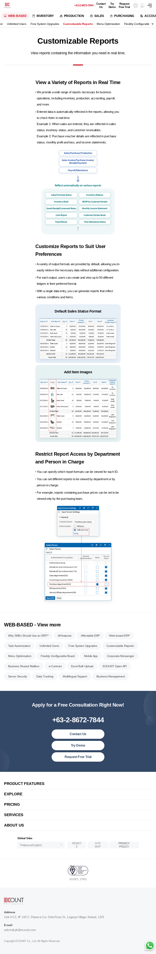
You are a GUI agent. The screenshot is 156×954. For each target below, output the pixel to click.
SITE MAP (98, 845)
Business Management (110, 676)
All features (65, 635)
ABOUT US (14, 825)
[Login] (142, 5)
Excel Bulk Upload (82, 666)
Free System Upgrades (44, 23)
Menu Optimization (108, 23)
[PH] (7, 5)
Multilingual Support (75, 676)
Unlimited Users (16, 23)
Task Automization (19, 645)
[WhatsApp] (150, 946)
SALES (99, 16)
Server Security (17, 676)
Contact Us (100, 5)
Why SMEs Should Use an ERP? (28, 635)
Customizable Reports (78, 23)
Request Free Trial (124, 5)
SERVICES (13, 815)
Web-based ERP (119, 635)
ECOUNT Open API (115, 666)
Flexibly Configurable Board (58, 656)
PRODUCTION (74, 16)
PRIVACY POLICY (124, 845)
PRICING (12, 804)
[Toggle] (152, 23)
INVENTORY (45, 16)
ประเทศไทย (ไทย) (31, 831)
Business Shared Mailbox (23, 666)
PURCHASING (124, 16)
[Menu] (151, 5)
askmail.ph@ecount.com (20, 930)
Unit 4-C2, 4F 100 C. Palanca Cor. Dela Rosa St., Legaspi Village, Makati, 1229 (54, 917)
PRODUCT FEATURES (24, 783)
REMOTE (76, 845)
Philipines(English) (31, 845)
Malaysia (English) (32, 775)
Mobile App (91, 656)
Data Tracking (44, 676)
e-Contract (55, 666)
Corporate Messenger (120, 656)
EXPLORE (13, 794)
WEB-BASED (17, 16)
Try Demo (112, 5)
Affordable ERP (90, 635)
